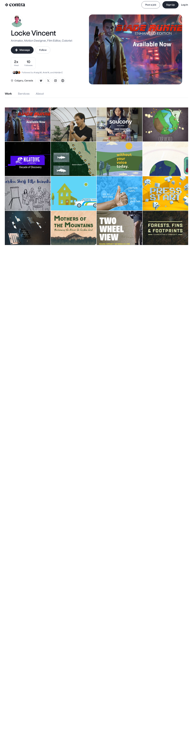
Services (24, 93)
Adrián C (58, 72)
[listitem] (28, 63)
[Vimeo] (41, 80)
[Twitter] (48, 80)
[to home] (15, 5)
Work (8, 93)
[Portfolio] (62, 80)
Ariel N (46, 72)
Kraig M (38, 72)
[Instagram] (55, 80)
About (40, 93)
